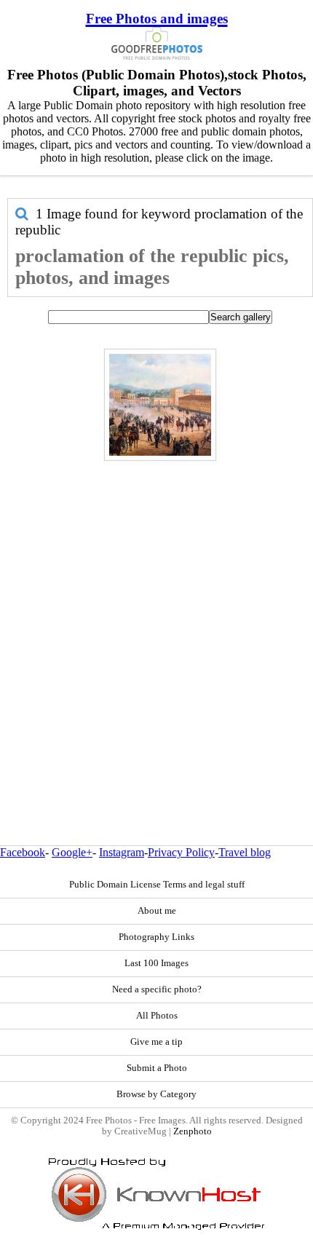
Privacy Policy (181, 852)
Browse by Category (156, 1094)
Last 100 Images (156, 963)
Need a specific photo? (157, 989)
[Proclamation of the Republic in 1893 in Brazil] (160, 405)
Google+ (72, 852)
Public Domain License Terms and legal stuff (157, 885)
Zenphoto (192, 1131)
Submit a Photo (157, 1068)
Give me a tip (156, 1042)
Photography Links (156, 937)
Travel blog (244, 852)
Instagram (121, 852)
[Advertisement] (156, 621)
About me (157, 911)
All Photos (157, 1016)
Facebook (22, 852)
